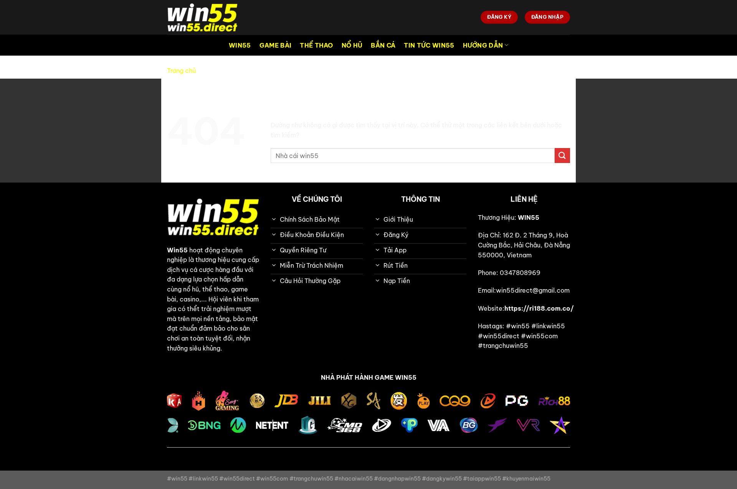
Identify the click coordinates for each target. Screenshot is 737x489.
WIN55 (240, 45)
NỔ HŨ (352, 45)
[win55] (205, 17)
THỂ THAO (316, 45)
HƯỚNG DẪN (483, 45)
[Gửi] (562, 155)
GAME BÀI (275, 45)
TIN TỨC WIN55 (429, 45)
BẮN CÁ (383, 45)
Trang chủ (181, 70)
